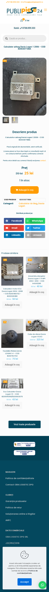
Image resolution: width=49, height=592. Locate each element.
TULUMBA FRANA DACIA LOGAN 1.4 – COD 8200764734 (12, 353)
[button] (24, 190)
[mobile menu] (45, 10)
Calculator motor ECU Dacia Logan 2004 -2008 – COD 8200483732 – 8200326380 (12, 292)
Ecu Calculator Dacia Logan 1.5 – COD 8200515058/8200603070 (12, 394)
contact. (43, 160)
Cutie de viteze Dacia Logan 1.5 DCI (37, 335)
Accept (24, 581)
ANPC (8, 520)
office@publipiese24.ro (33, 2)
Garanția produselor (16, 501)
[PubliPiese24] (24, 11)
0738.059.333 (13, 2)
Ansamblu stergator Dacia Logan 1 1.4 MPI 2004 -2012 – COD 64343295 (36, 280)
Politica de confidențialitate (19, 478)
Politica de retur (13, 507)
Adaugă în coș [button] (12, 304)
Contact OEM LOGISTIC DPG (19, 484)
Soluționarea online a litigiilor (20, 514)
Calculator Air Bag (28, 203)
